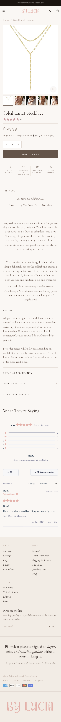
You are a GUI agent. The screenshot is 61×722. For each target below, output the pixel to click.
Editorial (7, 596)
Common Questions (16, 394)
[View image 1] (8, 101)
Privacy (6, 680)
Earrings (7, 555)
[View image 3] (31, 101)
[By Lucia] (30, 11)
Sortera (32, 483)
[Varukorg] (57, 10)
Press (5, 601)
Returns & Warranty (17, 373)
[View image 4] (43, 101)
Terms (16, 680)
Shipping (8, 310)
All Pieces (7, 551)
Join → (53, 626)
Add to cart (30, 154)
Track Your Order (40, 555)
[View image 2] (20, 101)
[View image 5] (54, 101)
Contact (36, 551)
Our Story (8, 587)
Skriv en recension (47, 473)
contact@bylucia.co (13, 335)
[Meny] (3, 10)
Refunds (26, 680)
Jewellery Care (14, 383)
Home (6, 20)
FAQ (34, 574)
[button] (12, 119)
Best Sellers (8, 569)
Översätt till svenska (17, 516)
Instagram (38, 680)
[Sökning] (50, 10)
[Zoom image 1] (30, 59)
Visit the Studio (10, 592)
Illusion (6, 564)
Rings (5, 560)
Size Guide (37, 564)
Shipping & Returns (41, 560)
